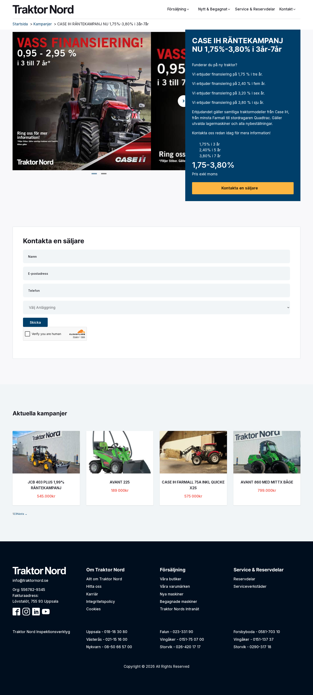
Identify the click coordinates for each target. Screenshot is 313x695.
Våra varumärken (175, 586)
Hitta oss (94, 586)
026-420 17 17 (188, 647)
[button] (214, 9)
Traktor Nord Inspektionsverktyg (41, 632)
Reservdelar (244, 579)
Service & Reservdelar (255, 9)
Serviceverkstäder (250, 586)
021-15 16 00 (116, 639)
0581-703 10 (269, 632)
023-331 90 (183, 632)
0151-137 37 (263, 639)
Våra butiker (170, 579)
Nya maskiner (172, 594)
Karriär (92, 594)
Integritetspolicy (100, 601)
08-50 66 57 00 (118, 647)
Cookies (93, 609)
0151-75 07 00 (191, 639)
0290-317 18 (260, 647)
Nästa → (22, 513)
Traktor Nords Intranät (179, 609)
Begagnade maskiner (178, 601)
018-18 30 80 (115, 632)
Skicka (35, 322)
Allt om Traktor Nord (104, 579)
